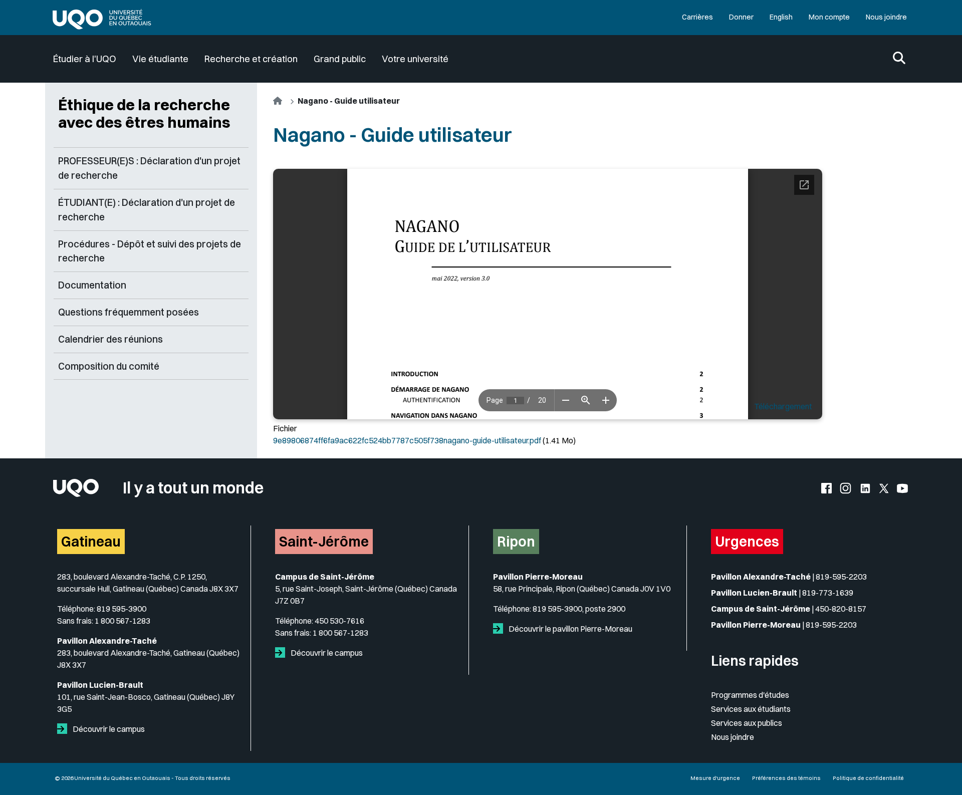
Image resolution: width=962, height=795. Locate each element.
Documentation (92, 285)
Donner (741, 17)
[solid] (64, 729)
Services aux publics (746, 723)
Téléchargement (783, 406)
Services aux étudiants (751, 709)
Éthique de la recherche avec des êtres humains (144, 113)
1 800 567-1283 (122, 621)
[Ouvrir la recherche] (899, 59)
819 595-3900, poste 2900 (579, 609)
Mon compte (829, 17)
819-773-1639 (827, 593)
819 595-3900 (121, 609)
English (781, 17)
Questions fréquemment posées (128, 312)
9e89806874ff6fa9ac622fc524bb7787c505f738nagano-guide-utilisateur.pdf (407, 440)
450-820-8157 (840, 609)
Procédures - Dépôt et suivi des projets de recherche (149, 251)
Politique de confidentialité (868, 777)
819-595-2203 (841, 577)
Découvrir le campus (108, 729)
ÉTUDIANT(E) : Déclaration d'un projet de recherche (146, 209)
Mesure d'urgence (715, 777)
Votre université (415, 59)
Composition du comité (108, 366)
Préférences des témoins (786, 777)
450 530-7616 (339, 621)
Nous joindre (886, 17)
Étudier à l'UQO (84, 59)
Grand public (340, 59)
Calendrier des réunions (110, 339)
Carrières (697, 17)
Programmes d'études (750, 695)
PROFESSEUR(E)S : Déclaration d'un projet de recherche (149, 168)
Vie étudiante (160, 59)
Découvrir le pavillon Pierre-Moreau (569, 629)
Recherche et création (251, 59)
